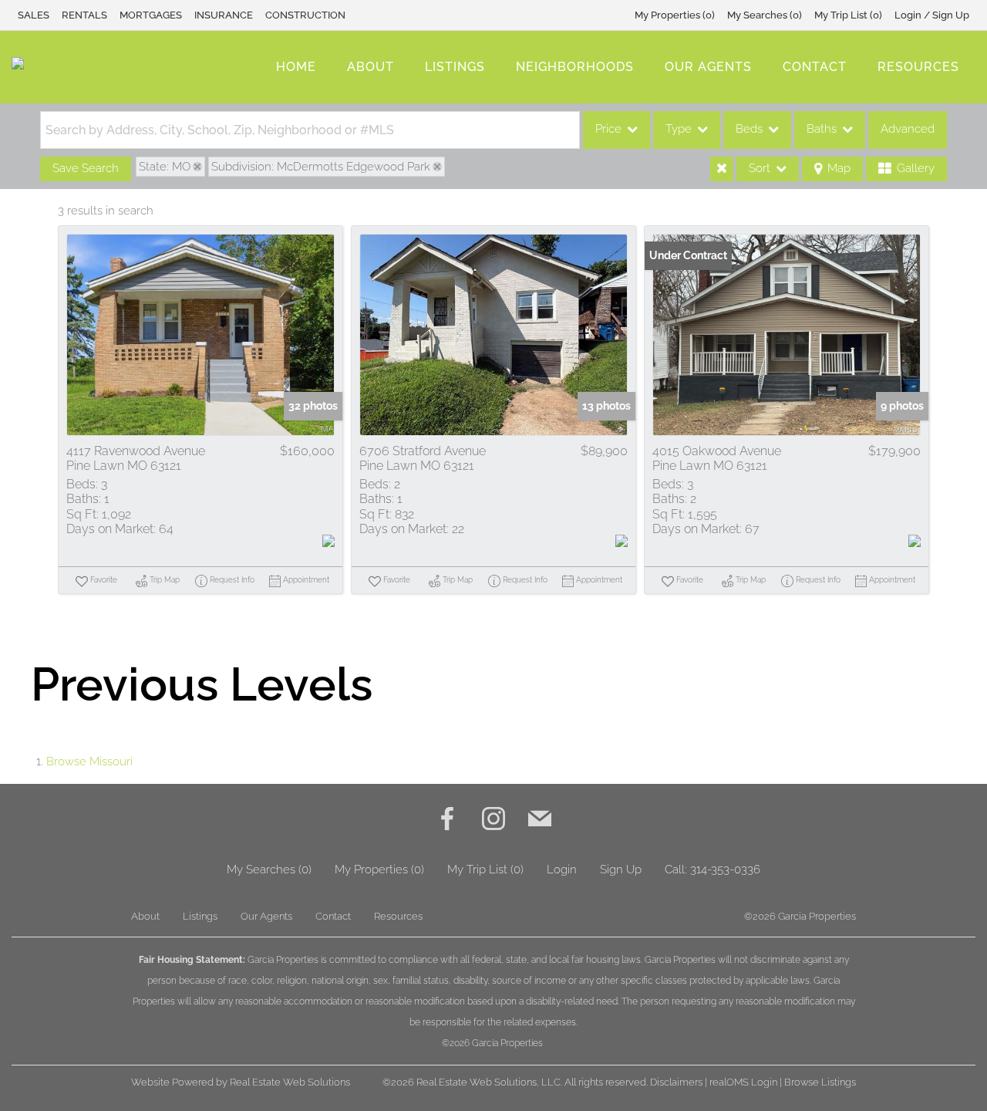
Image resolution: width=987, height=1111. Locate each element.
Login (562, 869)
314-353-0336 (725, 869)
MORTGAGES (151, 15)
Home (296, 66)
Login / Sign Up (931, 15)
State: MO (164, 167)
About (370, 66)
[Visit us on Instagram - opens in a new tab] (493, 820)
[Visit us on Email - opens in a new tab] (539, 820)
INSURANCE (223, 15)
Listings (455, 66)
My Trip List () (848, 15)
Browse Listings (820, 1082)
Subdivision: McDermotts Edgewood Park (320, 167)
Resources (918, 66)
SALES (33, 15)
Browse (89, 761)
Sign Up (621, 869)
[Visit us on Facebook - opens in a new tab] (447, 820)
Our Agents (708, 66)
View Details (200, 335)
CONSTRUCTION (305, 15)
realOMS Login (743, 1082)
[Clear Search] (721, 169)
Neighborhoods (575, 66)
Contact (815, 66)
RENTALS (84, 15)
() (675, 15)
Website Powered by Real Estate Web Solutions (240, 1082)
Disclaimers (676, 1082)
